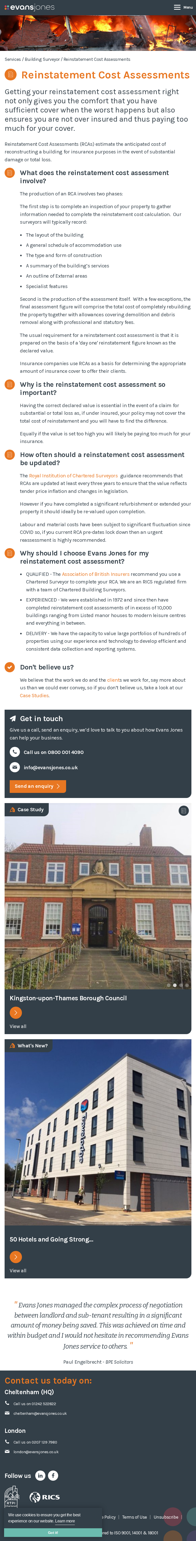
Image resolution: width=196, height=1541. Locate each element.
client (113, 680)
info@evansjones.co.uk (51, 767)
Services (13, 59)
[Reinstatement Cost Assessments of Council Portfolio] (16, 1013)
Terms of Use (134, 1517)
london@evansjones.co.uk (36, 1452)
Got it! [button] (53, 1533)
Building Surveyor (42, 59)
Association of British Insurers (96, 574)
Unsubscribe (166, 1517)
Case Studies (34, 695)
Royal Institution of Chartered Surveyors (74, 476)
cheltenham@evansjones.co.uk (40, 1413)
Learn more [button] (65, 1521)
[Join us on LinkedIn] (40, 1476)
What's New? (31, 1046)
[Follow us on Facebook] (53, 1476)
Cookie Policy (103, 1517)
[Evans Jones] (29, 7)
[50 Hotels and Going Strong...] (98, 1132)
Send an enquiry (35, 786)
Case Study (30, 809)
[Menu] (183, 7)
